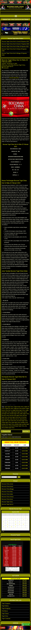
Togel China (5, 616)
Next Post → (26, 431)
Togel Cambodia (6, 618)
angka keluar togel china (18, 410)
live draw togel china (22, 420)
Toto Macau (5, 611)
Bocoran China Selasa (7, 496)
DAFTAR (24, 580)
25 (7, 526)
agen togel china (9, 406)
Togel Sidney (5, 605)
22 (23, 524)
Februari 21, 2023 (12, 63)
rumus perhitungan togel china (16, 426)
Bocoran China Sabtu (7, 494)
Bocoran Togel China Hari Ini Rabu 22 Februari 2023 (15, 61)
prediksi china (24, 422)
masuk (9, 437)
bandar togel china (15, 413)
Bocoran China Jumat (7, 484)
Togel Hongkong (6, 608)
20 (15, 524)
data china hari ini (14, 419)
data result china (12, 420)
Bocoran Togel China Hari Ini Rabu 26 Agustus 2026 (15, 46)
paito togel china (16, 422)
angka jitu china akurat (19, 408)
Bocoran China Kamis (7, 486)
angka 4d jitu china (19, 406)
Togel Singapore (6, 603)
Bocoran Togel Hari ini (7, 66)
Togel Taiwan (5, 613)
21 (19, 524)
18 (7, 524)
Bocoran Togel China (19, 65)
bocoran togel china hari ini (15, 417)
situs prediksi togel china (8, 427)
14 (19, 521)
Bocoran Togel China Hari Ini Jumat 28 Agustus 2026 (15, 41)
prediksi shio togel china (8, 424)
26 (11, 526)
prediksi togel (18, 424)
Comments (5, 68)
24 (3, 526)
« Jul (3, 531)
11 (7, 521)
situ (26, 426)
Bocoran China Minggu (8, 489)
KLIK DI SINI (25, 448)
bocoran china (5, 415)
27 (15, 526)
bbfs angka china (24, 413)
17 (3, 524)
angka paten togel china (17, 412)
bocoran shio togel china (16, 415)
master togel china (6, 422)
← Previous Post (6, 431)
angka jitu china (9, 408)
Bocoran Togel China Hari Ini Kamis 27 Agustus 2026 (15, 44)
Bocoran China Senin (7, 499)
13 (15, 521)
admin (4, 63)
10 (3, 521)
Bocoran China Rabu (8, 65)
